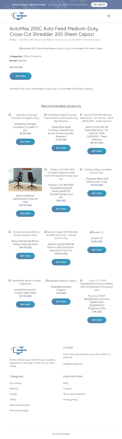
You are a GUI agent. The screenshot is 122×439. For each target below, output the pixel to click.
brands (13, 394)
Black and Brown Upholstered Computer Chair (25, 198)
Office (26, 56)
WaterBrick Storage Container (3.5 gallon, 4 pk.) (25, 127)
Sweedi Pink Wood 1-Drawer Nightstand (25, 291)
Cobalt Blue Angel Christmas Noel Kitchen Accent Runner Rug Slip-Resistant (61, 132)
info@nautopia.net (72, 363)
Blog (65, 383)
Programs (36, 56)
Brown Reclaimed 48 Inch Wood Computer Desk (25, 243)
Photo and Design (19, 410)
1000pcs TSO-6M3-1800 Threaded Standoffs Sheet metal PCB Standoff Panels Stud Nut (61, 191)
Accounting (15, 383)
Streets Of (96, 238)
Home (13, 39)
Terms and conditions (74, 394)
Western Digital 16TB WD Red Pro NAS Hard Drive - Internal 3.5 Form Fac (61, 247)
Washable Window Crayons (61, 288)
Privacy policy (70, 399)
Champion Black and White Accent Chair (96, 180)
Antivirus (14, 388)
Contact (67, 388)
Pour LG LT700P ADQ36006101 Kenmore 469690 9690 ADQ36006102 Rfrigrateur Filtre (97, 302)
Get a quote (99, 4)
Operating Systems (20, 405)
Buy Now (20, 76)
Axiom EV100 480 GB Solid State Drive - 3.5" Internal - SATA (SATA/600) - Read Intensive (97, 133)
